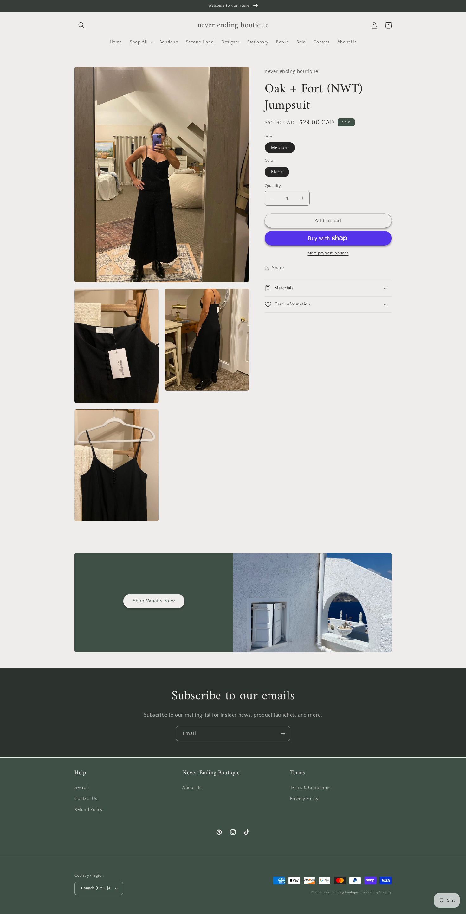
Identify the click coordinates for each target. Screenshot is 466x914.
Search (81, 787)
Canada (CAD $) (95, 888)
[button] (81, 25)
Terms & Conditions (310, 787)
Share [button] (278, 268)
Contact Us (85, 798)
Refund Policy (88, 809)
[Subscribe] (283, 733)
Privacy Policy (304, 798)
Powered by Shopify (376, 892)
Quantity (273, 185)
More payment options (328, 253)
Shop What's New (154, 601)
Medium (280, 147)
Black (277, 171)
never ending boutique (341, 892)
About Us (192, 787)
